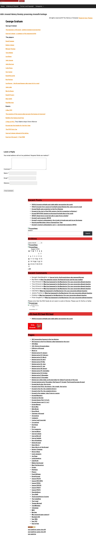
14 (37, 259)
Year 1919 (34, 521)
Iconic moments (36, 454)
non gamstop (32, 534)
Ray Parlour (9, 79)
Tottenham (35, 508)
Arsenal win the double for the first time (18, 125)
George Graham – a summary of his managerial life (21, 33)
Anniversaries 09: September (40, 371)
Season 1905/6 (36, 483)
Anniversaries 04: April (38, 359)
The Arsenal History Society (40, 497)
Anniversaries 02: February (40, 355)
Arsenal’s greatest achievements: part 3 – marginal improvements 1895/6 (54, 225)
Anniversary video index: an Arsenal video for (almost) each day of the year (55, 380)
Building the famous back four (15, 118)
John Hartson (10, 64)
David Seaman (10, 41)
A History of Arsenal (12, 6)
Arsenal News (32, 309)
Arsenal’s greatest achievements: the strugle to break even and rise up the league (57, 220)
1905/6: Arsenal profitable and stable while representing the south (52, 204)
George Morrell (36, 436)
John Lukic (9, 87)
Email (6, 178)
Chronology (35, 416)
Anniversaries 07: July (38, 366)
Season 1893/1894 (37, 481)
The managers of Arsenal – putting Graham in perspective (23, 30)
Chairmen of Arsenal (38, 413)
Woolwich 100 (36, 517)
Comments (35, 418)
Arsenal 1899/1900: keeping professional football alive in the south (52, 213)
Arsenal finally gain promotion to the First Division (47, 209)
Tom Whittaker (36, 506)
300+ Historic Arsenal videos (40, 346)
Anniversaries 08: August (39, 368)
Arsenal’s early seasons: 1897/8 (41, 218)
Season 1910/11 (36, 488)
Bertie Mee (35, 407)
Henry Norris (35, 445)
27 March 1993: (10, 122)
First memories (36, 429)
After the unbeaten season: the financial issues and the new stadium (61, 280)
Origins (34, 467)
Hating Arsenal (36, 443)
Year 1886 (35, 519)
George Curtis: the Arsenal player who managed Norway (67, 277)
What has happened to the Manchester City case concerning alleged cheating (67, 282)
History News (36, 452)
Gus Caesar (9, 72)
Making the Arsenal (37, 463)
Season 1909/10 (36, 485)
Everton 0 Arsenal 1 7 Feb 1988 (15, 137)
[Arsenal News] (33, 228)
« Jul (29, 269)
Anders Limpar (10, 45)
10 (29, 259)
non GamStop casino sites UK (37, 529)
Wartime (34, 512)
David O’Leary (10, 95)
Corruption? (35, 422)
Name (6, 173)
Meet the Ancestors (38, 465)
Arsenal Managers (37, 395)
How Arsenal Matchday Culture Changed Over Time (47, 222)
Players (34, 472)
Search (30, 230)
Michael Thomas (10, 49)
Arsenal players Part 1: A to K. (41, 400)
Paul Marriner (10, 102)
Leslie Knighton (36, 458)
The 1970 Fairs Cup (11, 129)
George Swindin (36, 438)
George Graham (36, 434)
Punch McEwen (36, 474)
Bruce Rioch (35, 411)
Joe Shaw (34, 456)
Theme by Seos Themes (85, 18)
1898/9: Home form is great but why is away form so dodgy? (50, 216)
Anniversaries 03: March (39, 357)
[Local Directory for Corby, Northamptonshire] (31, 527)
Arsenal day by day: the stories (41, 384)
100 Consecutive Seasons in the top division (45, 339)
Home (2, 6)
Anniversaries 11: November (40, 375)
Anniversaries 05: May (38, 362)
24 (29, 264)
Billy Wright (35, 409)
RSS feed (49, 313)
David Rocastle (10, 76)
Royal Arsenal (36, 476)
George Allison (36, 431)
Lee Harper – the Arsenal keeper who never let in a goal (22, 83)
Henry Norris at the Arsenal (40, 447)
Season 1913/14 (36, 479)
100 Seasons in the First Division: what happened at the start (50, 341)
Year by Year (35, 523)
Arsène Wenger (36, 404)
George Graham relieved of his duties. (17, 133)
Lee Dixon (9, 56)
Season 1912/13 (36, 490)
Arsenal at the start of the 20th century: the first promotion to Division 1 (54, 211)
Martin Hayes (10, 91)
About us (34, 350)
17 (28, 261)
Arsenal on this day (37, 398)
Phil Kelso (35, 470)
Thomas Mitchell (37, 503)
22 (39, 261)
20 (35, 261)
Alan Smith (9, 99)
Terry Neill (35, 494)
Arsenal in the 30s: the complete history (44, 389)
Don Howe (35, 425)
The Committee (36, 499)
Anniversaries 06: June (39, 364)
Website (6, 183)
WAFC (33, 510)
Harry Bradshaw (37, 440)
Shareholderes (36, 492)
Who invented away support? (40, 515)
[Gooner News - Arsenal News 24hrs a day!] (33, 247)
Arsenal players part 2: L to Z (40, 402)
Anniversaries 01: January (39, 353)
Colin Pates (9, 68)
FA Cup (34, 427)
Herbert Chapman (37, 449)
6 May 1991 (9, 110)
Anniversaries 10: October (40, 373)
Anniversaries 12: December (40, 377)
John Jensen (9, 60)
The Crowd (35, 501)
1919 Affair (35, 344)
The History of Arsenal (7, 11)
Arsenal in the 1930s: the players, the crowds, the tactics (49, 386)
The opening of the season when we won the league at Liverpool (25, 114)
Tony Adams (9, 53)
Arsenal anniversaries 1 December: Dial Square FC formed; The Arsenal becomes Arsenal (58, 382)
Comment (7, 169)
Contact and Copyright (27, 6)
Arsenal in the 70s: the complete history (44, 391)
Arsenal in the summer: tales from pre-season (46, 393)
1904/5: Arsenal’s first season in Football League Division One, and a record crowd (57, 207)
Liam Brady (35, 461)
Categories (39, 6)
